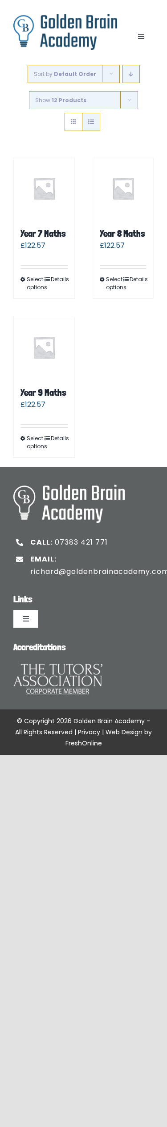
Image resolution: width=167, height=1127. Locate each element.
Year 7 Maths (43, 233)
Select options (35, 283)
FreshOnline (83, 743)
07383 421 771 (81, 542)
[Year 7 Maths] (44, 188)
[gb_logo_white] (69, 488)
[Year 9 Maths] (44, 347)
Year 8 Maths (122, 233)
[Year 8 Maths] (123, 188)
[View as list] (91, 122)
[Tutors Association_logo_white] (57, 661)
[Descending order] (131, 74)
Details (59, 279)
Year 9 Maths (43, 392)
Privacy (89, 732)
